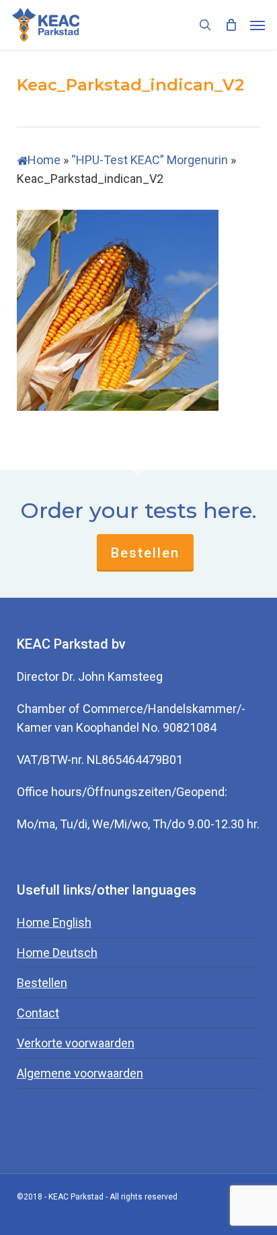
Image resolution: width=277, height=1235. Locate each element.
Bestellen (145, 553)
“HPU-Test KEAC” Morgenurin (149, 160)
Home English (54, 922)
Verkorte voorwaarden (75, 1043)
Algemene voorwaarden (80, 1073)
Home (44, 160)
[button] (257, 24)
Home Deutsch (57, 953)
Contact (38, 1013)
